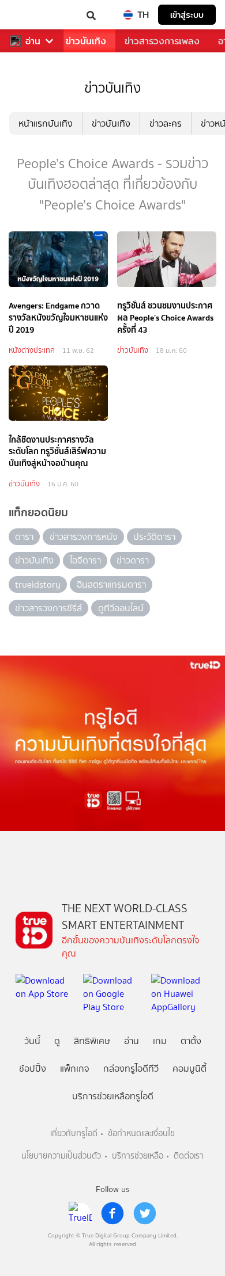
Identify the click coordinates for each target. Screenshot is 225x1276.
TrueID (32, 14)
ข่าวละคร (165, 123)
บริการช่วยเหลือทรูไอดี (112, 1096)
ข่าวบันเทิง (86, 41)
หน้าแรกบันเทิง (45, 123)
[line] (80, 1213)
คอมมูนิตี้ (189, 1068)
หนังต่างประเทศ (32, 350)
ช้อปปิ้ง (32, 1068)
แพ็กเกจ (74, 1068)
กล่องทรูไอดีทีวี (131, 1068)
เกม (160, 1041)
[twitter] (144, 1213)
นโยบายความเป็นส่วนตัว (61, 1156)
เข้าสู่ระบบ (187, 14)
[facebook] (112, 1213)
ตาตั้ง (191, 1041)
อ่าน (32, 41)
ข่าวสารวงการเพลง (162, 41)
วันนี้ (32, 1041)
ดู (57, 1041)
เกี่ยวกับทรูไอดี (73, 1134)
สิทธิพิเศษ (92, 1041)
